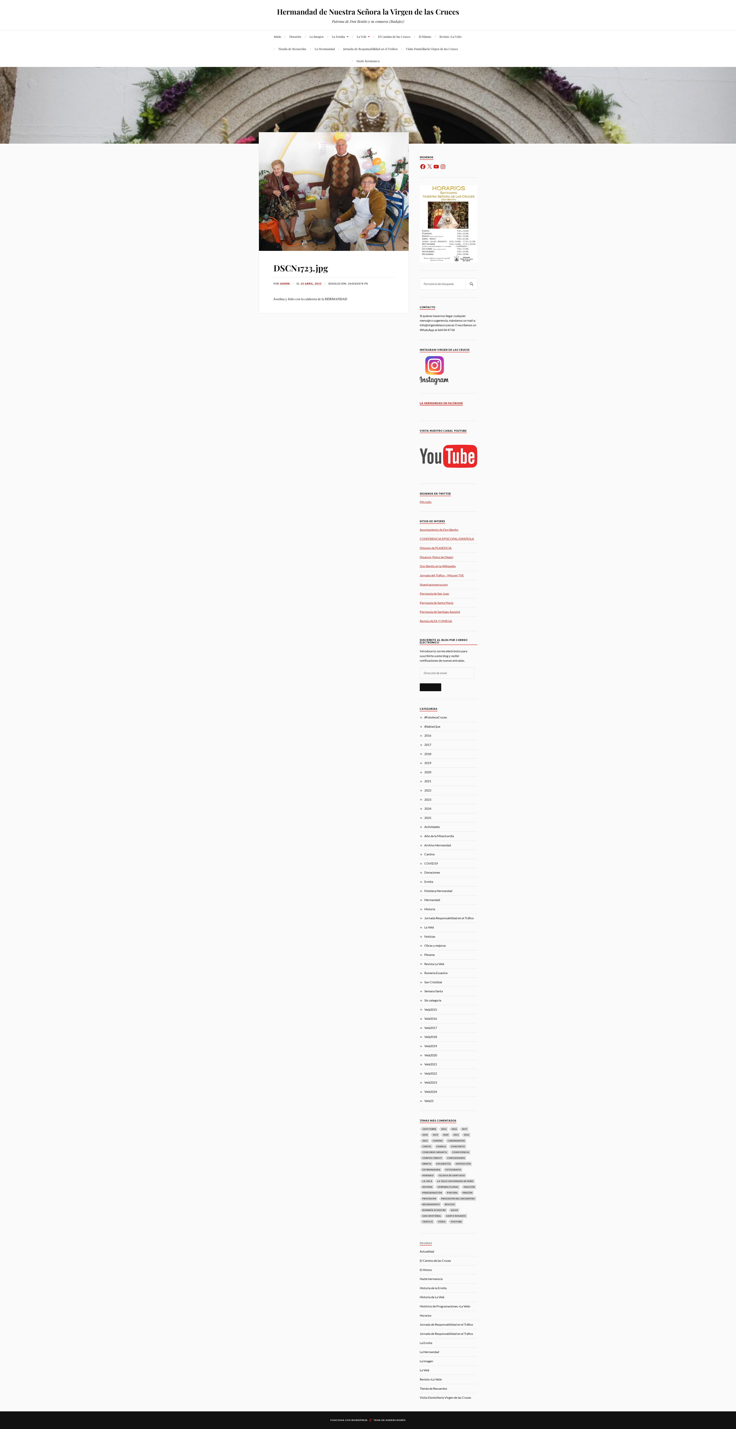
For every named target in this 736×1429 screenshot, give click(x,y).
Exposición (463, 1163)
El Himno (425, 37)
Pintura (452, 1192)
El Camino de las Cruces (394, 37)
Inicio (277, 37)
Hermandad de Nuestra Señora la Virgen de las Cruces (368, 11)
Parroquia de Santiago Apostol (440, 612)
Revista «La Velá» (450, 37)
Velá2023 (430, 1082)
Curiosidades (456, 1158)
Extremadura (431, 1169)
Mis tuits (425, 502)
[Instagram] (443, 167)
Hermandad (432, 900)
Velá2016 (430, 1018)
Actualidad (427, 1251)
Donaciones (432, 872)
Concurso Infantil (434, 1152)
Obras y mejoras (435, 945)
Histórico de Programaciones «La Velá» (445, 1306)
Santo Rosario (456, 1216)
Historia (429, 909)
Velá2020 (430, 1055)
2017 (427, 744)
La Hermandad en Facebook (441, 403)
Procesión (429, 1198)
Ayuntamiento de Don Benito (439, 529)
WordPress (359, 1420)
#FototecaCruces (435, 717)
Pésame (429, 954)
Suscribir (430, 687)
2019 (427, 763)
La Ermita (338, 37)
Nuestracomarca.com (434, 584)
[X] (429, 167)
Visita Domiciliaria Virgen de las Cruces (432, 49)
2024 (427, 808)
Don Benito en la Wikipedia (438, 566)
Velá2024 (430, 1091)
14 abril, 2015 (311, 283)
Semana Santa (433, 991)
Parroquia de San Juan (434, 593)
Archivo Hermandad (437, 845)
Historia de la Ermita (433, 1288)
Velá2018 (430, 1037)
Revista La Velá (434, 964)
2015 (444, 1129)
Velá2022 (430, 1073)
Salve (454, 1210)
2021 (427, 781)
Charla (441, 1146)
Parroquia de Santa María (436, 603)
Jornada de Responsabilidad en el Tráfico (370, 49)
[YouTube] (436, 167)
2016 (427, 735)
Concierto (458, 1146)
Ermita (428, 881)
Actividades (432, 827)
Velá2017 (430, 1028)
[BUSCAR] (471, 284)
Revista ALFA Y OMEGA (436, 621)
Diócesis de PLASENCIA (436, 548)
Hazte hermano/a (368, 61)
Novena (427, 1187)
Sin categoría (432, 1000)
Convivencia (460, 1152)
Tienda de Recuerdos (292, 49)
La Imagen (317, 37)
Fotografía (453, 1169)
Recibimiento (431, 1204)
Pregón (467, 1192)
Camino (429, 854)
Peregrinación (432, 1192)
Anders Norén (395, 1420)
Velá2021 (430, 1064)
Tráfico (427, 1221)
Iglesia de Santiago (452, 1175)
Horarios (295, 37)
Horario (428, 1175)
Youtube (456, 1221)
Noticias (429, 936)
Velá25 (429, 1101)
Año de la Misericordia (439, 836)
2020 (427, 772)
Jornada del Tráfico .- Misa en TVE (442, 575)
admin (285, 283)
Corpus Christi (432, 1158)
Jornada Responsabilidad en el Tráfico (449, 918)
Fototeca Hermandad (438, 891)
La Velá (361, 37)
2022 (427, 790)
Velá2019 (430, 1046)
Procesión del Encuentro (458, 1198)
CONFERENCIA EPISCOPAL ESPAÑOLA (447, 538)
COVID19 (431, 863)
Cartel (426, 1146)
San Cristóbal (433, 982)
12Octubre (429, 1129)
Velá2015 (430, 1009)
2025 (427, 818)
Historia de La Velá (432, 1297)
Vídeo (442, 1221)
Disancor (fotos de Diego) (436, 557)
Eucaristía (443, 1163)
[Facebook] (423, 167)
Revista (450, 1204)
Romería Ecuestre (436, 973)
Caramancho (456, 1140)
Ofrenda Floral (448, 1187)
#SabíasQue (432, 726)
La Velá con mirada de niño (455, 1181)
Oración (469, 1187)
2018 (427, 754)
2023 (427, 799)
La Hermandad (325, 49)
